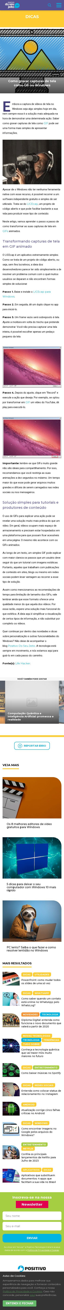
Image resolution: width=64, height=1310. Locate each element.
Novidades (30, 1014)
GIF (46, 123)
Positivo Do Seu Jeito (21, 645)
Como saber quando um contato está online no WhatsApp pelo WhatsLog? (41, 1002)
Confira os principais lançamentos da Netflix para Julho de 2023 (38, 1157)
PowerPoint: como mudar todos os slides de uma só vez (41, 981)
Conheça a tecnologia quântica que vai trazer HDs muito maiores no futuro (40, 1053)
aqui (32, 1295)
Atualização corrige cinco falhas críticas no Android (40, 1111)
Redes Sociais (44, 1085)
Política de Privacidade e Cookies (22, 1291)
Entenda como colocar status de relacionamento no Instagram (41, 1092)
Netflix (28, 1148)
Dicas (32, 16)
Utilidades (42, 974)
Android (29, 1104)
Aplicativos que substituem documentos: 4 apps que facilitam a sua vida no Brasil (38, 1178)
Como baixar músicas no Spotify (41, 1073)
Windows (41, 1123)
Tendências (51, 1040)
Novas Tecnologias (36, 1035)
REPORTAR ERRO (35, 745)
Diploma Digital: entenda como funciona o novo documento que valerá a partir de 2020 (41, 1023)
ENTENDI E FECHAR (19, 1303)
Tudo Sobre (31, 1044)
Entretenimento (46, 1067)
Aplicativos (31, 1169)
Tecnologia (50, 1014)
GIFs (5, 231)
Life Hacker (22, 663)
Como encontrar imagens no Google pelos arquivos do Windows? (38, 1132)
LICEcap (32, 203)
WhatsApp (42, 993)
